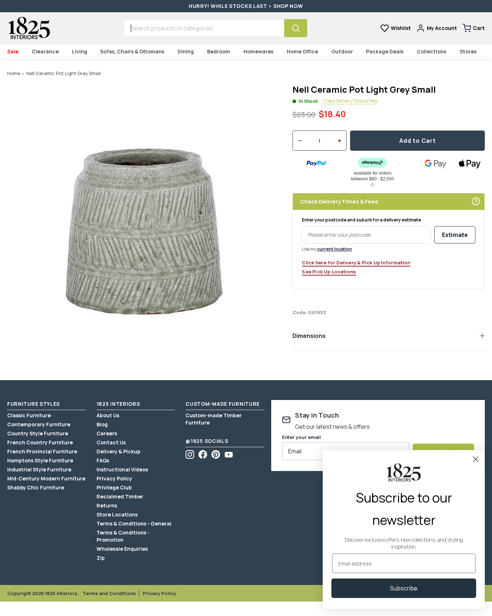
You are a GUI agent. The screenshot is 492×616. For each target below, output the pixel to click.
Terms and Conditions (109, 593)
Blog (102, 424)
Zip (101, 557)
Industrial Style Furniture (39, 469)
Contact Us (111, 442)
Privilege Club (114, 487)
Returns (107, 505)
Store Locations (117, 514)
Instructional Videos (122, 469)
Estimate (455, 235)
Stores (468, 51)
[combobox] (204, 28)
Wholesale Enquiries (122, 548)
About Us (108, 415)
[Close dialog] (475, 459)
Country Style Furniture (37, 433)
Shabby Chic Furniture (35, 487)
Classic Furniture (29, 415)
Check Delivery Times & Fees (350, 101)
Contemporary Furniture (38, 424)
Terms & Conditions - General (134, 523)
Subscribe (403, 588)
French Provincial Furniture (42, 451)
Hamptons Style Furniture (40, 460)
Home (13, 73)
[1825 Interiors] (28, 28)
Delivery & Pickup (118, 451)
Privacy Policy (114, 478)
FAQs (103, 460)
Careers (107, 433)
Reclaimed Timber (120, 496)
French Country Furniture (40, 442)
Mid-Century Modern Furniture (46, 478)
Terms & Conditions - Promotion (123, 536)
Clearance (45, 51)
